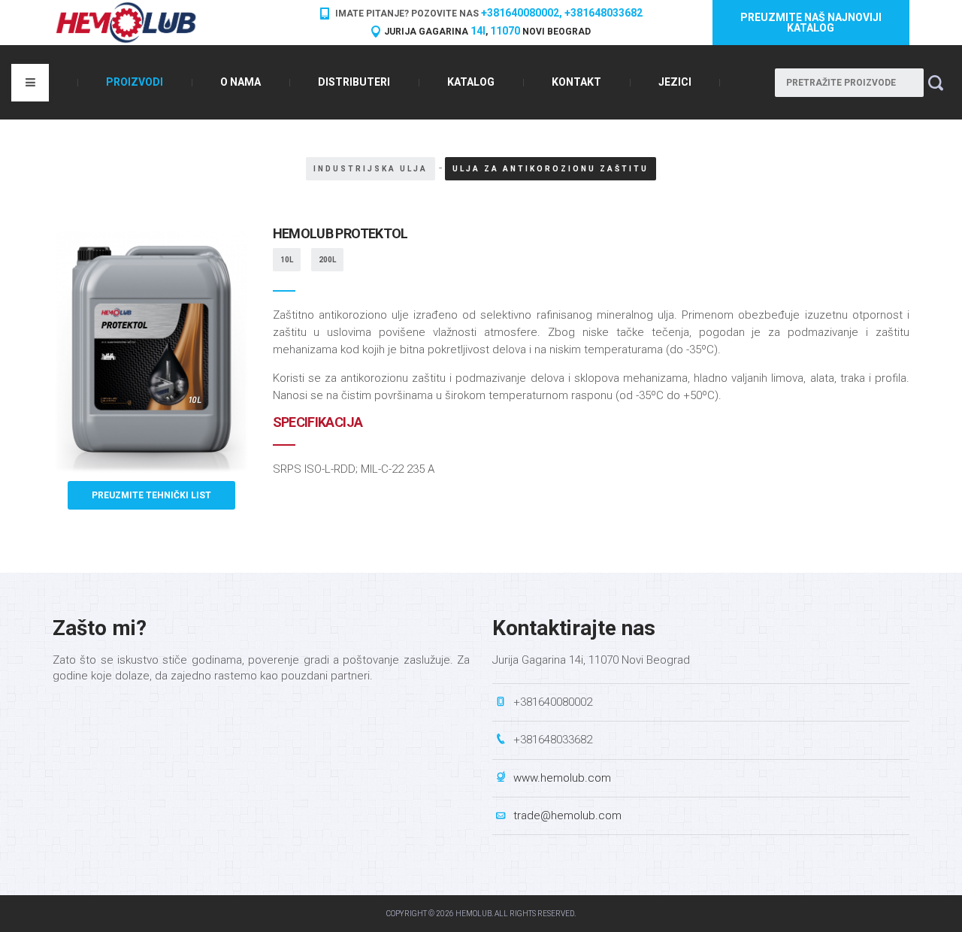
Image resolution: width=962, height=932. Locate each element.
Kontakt (576, 82)
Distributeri (354, 82)
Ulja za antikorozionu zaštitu (550, 169)
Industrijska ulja (370, 169)
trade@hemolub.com (567, 815)
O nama (240, 82)
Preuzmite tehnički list (151, 495)
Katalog (471, 82)
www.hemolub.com (562, 778)
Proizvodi (134, 82)
